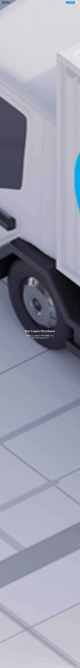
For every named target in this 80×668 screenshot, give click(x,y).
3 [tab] (42, 663)
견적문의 (71, 2)
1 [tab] (38, 663)
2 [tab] (40, 663)
